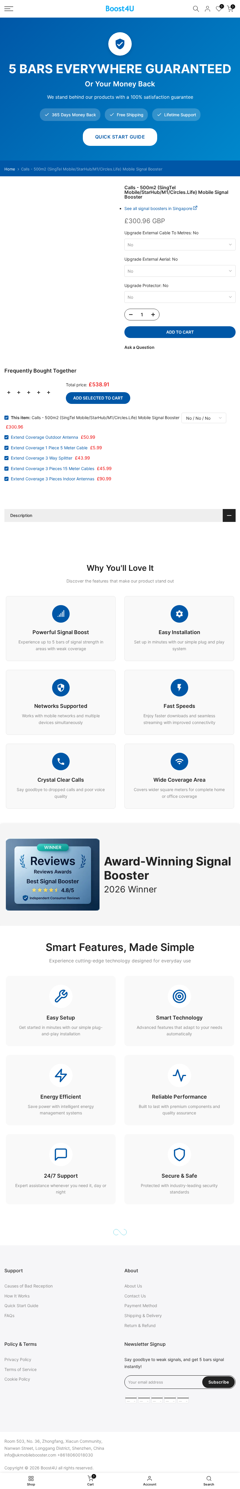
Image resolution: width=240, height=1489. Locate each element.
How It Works (17, 1295)
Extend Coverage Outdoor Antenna (44, 437)
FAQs (9, 1315)
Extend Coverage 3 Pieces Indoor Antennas (52, 478)
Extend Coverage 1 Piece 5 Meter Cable (49, 447)
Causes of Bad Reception (28, 1285)
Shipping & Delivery (143, 1315)
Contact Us (135, 1295)
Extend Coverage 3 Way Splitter (41, 457)
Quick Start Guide (120, 137)
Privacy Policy (17, 1359)
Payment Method (140, 1305)
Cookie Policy (17, 1379)
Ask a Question (139, 347)
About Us (133, 1285)
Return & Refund (140, 1325)
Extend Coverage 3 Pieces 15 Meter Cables (52, 468)
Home (9, 169)
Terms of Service (20, 1369)
